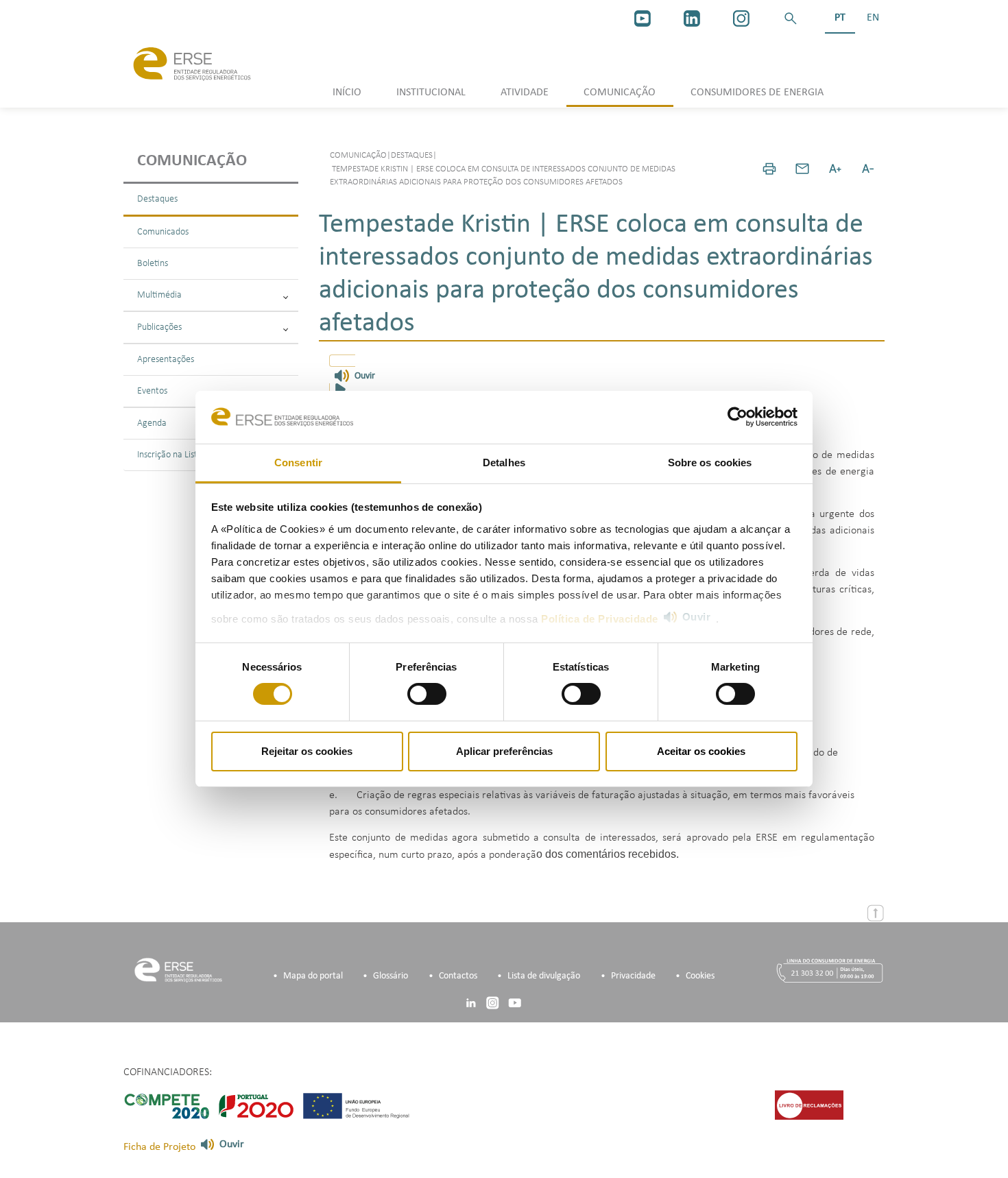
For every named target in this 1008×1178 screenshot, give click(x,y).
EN (873, 17)
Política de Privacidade (599, 619)
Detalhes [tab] (504, 462)
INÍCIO (347, 92)
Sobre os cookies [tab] (710, 462)
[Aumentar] (835, 168)
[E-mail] (802, 168)
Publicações (159, 327)
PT (840, 17)
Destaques (157, 199)
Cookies (700, 976)
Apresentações (165, 359)
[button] (791, 18)
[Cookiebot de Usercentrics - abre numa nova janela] (737, 417)
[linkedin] (692, 18)
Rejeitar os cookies (306, 751)
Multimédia (159, 295)
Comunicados (163, 232)
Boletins (152, 264)
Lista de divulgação (543, 976)
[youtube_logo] (642, 18)
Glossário (390, 976)
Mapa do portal (313, 976)
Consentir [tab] (298, 462)
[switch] (426, 694)
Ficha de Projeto (159, 1147)
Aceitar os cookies (701, 751)
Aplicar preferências (504, 751)
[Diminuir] (868, 168)
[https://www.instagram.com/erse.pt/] (741, 18)
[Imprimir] (769, 168)
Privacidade (633, 976)
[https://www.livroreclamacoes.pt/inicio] (809, 1104)
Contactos (458, 976)
